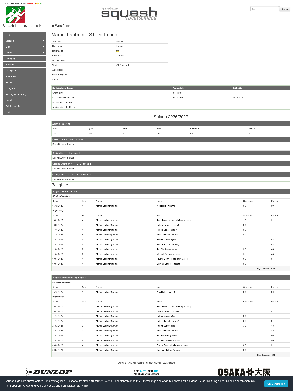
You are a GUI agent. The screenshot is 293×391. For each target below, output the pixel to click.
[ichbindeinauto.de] (146, 372)
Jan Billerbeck (167, 249)
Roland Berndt (168, 224)
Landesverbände (18, 3)
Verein (9, 52)
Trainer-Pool (11, 76)
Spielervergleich (13, 106)
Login (8, 111)
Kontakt (9, 100)
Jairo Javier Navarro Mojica (174, 220)
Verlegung (10, 58)
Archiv (9, 82)
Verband (10, 40)
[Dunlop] (49, 371)
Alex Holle (166, 205)
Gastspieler (11, 70)
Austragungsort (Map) (16, 94)
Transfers (10, 64)
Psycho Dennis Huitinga (172, 258)
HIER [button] (85, 385)
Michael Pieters (168, 254)
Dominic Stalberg (169, 263)
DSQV (5, 3)
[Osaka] (244, 371)
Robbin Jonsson (167, 229)
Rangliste (10, 88)
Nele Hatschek (168, 234)
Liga (8, 46)
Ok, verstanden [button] (276, 383)
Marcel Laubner (107, 205)
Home (9, 34)
